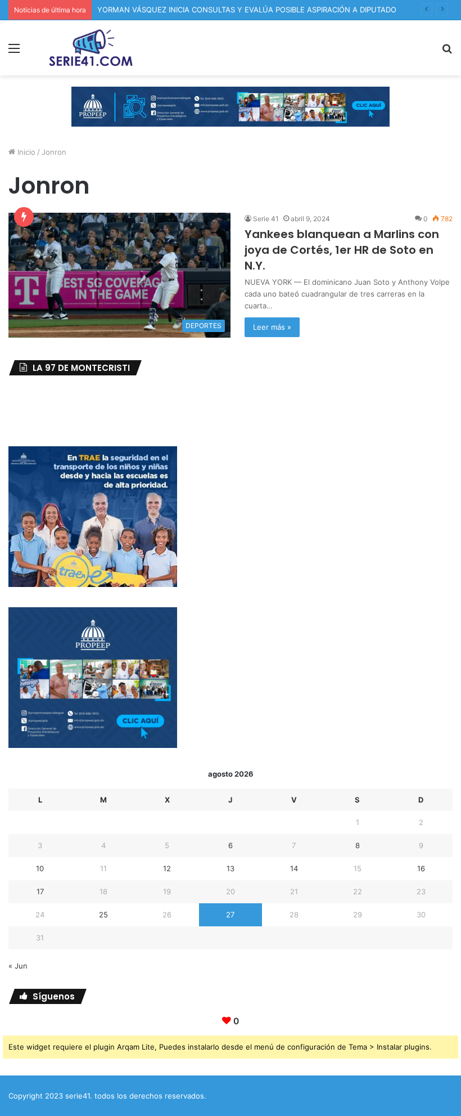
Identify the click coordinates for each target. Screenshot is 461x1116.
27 (230, 914)
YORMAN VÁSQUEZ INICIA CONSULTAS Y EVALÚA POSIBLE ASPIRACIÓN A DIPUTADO (246, 9)
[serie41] (90, 48)
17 (40, 891)
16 (421, 868)
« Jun (18, 965)
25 (103, 914)
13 (230, 868)
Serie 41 (266, 218)
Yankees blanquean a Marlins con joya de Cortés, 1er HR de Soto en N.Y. (342, 250)
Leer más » (272, 326)
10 (40, 868)
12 (167, 868)
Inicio (25, 151)
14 (294, 868)
